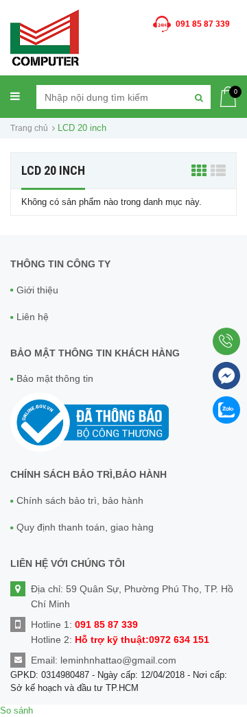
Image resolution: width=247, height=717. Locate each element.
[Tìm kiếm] (199, 97)
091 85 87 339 (203, 24)
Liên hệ (32, 316)
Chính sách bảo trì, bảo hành (79, 500)
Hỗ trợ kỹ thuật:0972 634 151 (142, 639)
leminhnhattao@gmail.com (118, 660)
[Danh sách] (218, 170)
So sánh (16, 710)
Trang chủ (29, 128)
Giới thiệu (37, 289)
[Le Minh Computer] (44, 37)
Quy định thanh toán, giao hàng (85, 527)
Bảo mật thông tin (54, 378)
